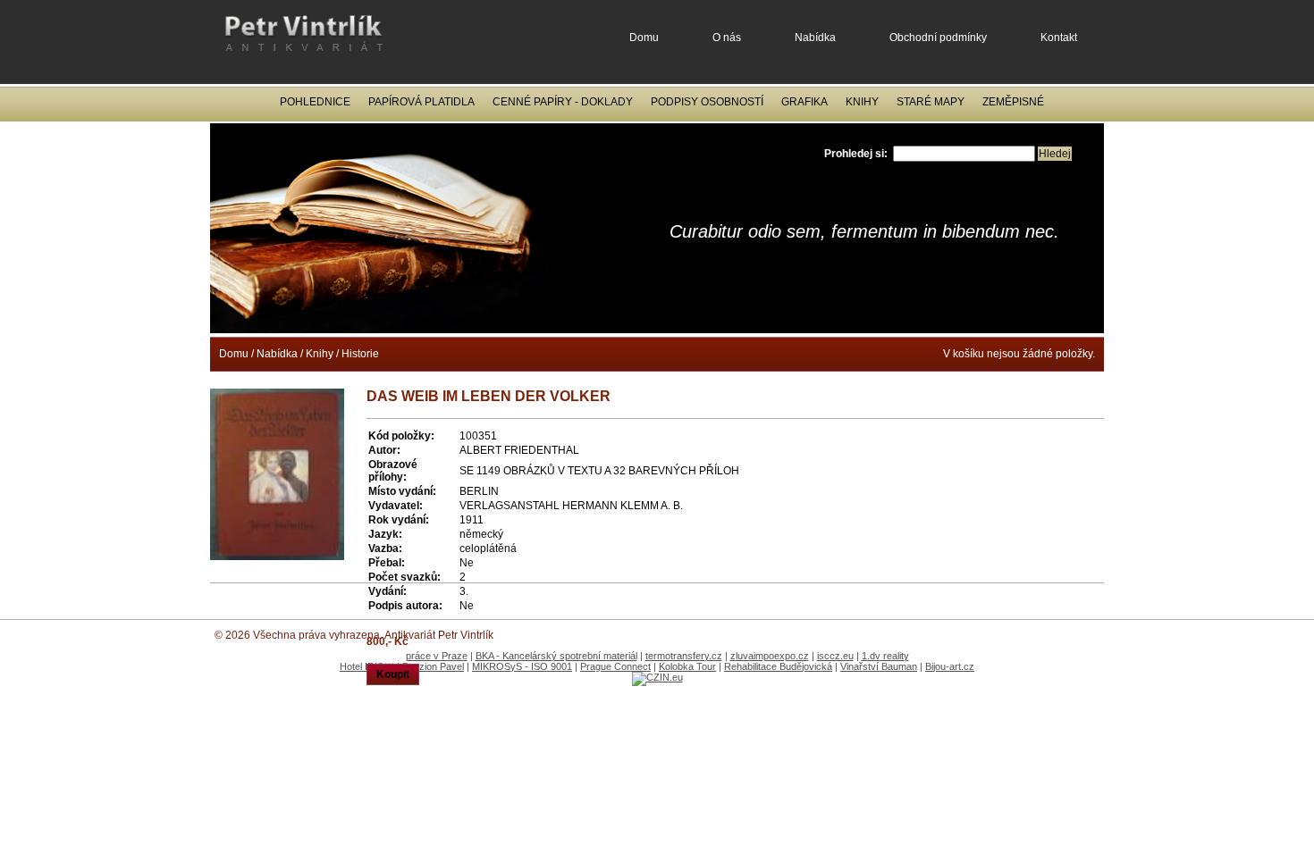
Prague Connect (615, 666)
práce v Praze (436, 655)
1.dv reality (885, 655)
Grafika (804, 102)
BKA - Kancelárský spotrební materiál (556, 655)
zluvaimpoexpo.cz (769, 655)
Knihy (862, 102)
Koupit (392, 674)
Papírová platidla (421, 102)
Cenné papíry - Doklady (563, 102)
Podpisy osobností (707, 102)
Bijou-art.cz (949, 666)
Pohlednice (315, 102)
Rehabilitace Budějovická (778, 666)
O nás (726, 37)
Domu (644, 37)
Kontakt (1058, 37)
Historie (360, 353)
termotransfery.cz (683, 655)
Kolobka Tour (687, 666)
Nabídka (815, 37)
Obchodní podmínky (938, 37)
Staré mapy (930, 102)
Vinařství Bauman (878, 666)
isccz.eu (835, 655)
